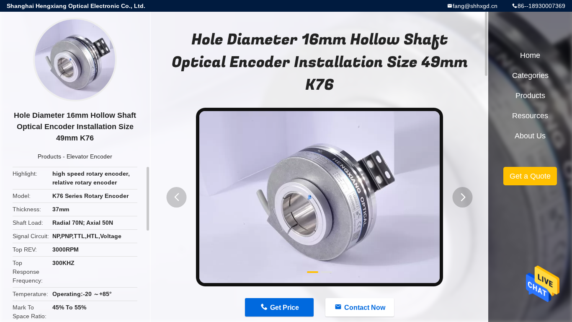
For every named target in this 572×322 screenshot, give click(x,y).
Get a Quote (530, 176)
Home (530, 55)
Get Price (284, 307)
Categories (530, 75)
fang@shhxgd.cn (475, 6)
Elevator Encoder (89, 156)
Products (49, 156)
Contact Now (364, 307)
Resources (530, 116)
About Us (530, 136)
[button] (177, 197)
